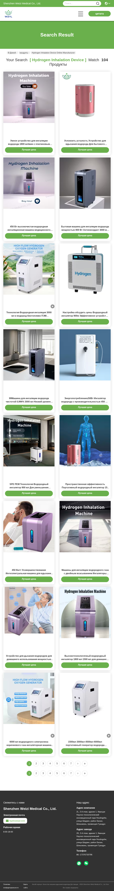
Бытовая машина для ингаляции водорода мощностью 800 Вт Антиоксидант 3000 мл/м (85, 229)
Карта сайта (25, 885)
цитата (99, 13)
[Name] (97, 3)
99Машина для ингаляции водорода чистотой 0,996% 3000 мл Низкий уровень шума (29, 401)
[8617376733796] (78, 863)
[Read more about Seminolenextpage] (77, 773)
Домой (13, 53)
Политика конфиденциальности (10, 885)
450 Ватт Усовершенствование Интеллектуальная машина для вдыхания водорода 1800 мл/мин (29, 573)
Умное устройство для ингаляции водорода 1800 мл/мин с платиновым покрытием (29, 144)
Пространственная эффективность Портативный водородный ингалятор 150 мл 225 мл (85, 487)
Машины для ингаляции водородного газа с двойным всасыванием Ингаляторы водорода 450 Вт (85, 573)
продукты (24, 53)
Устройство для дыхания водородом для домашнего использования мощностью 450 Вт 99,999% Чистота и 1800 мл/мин (29, 659)
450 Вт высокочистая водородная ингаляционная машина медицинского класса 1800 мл (29, 229)
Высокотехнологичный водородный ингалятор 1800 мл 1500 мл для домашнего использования (85, 659)
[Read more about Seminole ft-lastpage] (84, 773)
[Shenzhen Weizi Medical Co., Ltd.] (18, 14)
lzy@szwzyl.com (17, 821)
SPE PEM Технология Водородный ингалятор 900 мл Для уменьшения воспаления (29, 487)
